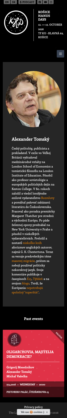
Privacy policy (33, 407)
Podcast (28, 2)
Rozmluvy (47, 198)
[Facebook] (40, 2)
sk (13, 2)
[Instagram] (51, 2)
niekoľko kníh (32, 243)
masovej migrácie (23, 261)
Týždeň (38, 279)
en (7, 2)
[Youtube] (46, 2)
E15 (29, 279)
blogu (25, 283)
